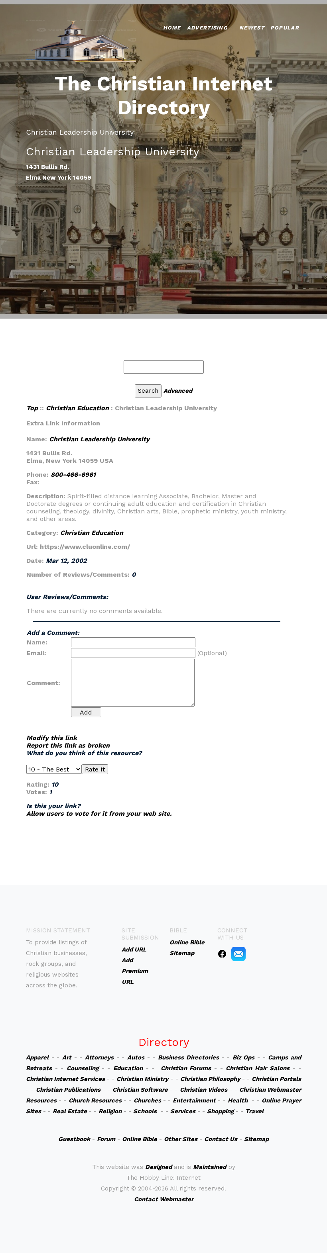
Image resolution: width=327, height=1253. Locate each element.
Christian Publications (68, 1089)
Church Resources (95, 1100)
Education (128, 1068)
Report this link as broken (68, 745)
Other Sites (180, 1139)
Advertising (207, 28)
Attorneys (99, 1057)
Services (182, 1111)
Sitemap (256, 1139)
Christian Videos (203, 1089)
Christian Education (77, 408)
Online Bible (139, 1139)
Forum (106, 1139)
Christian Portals (276, 1079)
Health (238, 1100)
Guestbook (74, 1139)
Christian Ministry (142, 1079)
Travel (254, 1111)
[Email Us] (238, 953)
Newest (251, 28)
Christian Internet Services (65, 1079)
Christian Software (140, 1089)
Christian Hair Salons (257, 1068)
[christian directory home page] (81, 40)
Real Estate (70, 1111)
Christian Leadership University (99, 439)
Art (66, 1057)
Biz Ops (243, 1057)
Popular (284, 28)
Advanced (178, 390)
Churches (147, 1100)
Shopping (220, 1111)
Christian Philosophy (210, 1079)
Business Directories (188, 1057)
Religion (110, 1111)
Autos (135, 1057)
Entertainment (194, 1100)
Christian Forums (186, 1068)
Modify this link (51, 738)
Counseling (82, 1068)
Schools (145, 1111)
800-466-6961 (73, 474)
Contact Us (220, 1139)
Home (172, 28)
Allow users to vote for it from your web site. (99, 813)
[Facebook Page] (222, 953)
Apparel (37, 1057)
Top (32, 408)
